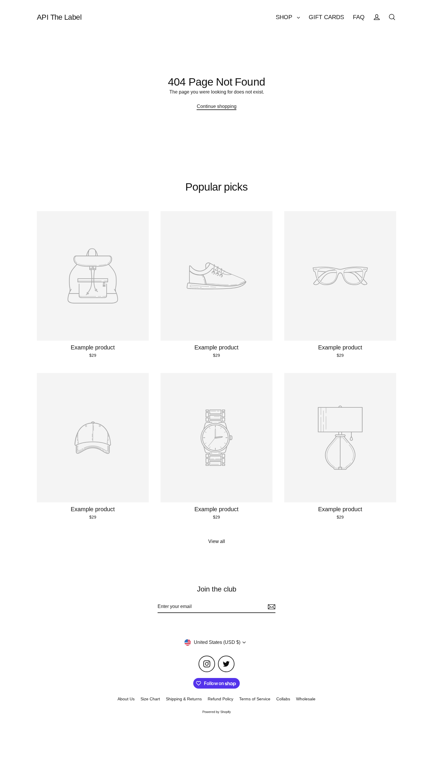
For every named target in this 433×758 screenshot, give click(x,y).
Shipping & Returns (184, 699)
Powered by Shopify (216, 712)
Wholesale (305, 699)
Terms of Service (254, 699)
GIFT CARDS (326, 17)
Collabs (283, 699)
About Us (126, 699)
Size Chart (150, 699)
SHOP (285, 17)
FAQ (359, 17)
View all (216, 541)
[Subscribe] (270, 607)
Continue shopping (217, 106)
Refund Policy (220, 699)
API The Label (59, 17)
